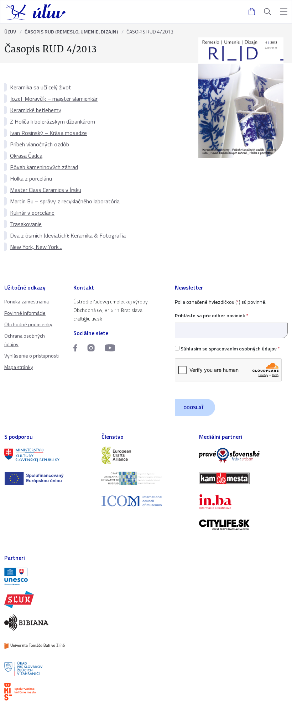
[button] (283, 12)
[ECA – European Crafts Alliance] (145, 455)
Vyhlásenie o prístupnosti (31, 355)
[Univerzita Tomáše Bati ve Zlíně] (48, 646)
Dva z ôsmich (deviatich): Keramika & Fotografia (68, 235)
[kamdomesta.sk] (243, 478)
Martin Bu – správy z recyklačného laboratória (65, 201)
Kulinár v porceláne (32, 212)
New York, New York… (36, 247)
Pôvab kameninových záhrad (44, 167)
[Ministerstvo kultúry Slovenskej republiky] (48, 455)
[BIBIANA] (48, 622)
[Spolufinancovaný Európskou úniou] (48, 478)
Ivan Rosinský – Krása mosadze (48, 133)
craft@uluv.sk (87, 318)
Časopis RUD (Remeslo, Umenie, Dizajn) (71, 31)
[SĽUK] (48, 599)
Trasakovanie (26, 224)
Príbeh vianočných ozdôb (39, 144)
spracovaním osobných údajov (243, 348)
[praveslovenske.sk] (243, 455)
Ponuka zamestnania (26, 301)
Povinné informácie (25, 313)
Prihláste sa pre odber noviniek (211, 315)
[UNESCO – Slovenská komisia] (48, 576)
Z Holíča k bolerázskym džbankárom (52, 121)
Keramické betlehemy (35, 110)
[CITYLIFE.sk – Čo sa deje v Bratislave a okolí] (243, 524)
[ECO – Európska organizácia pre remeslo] (145, 478)
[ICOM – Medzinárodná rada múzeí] (145, 501)
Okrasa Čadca (26, 155)
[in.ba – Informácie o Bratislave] (243, 501)
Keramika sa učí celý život (40, 87)
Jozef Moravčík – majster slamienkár (54, 98)
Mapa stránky (18, 367)
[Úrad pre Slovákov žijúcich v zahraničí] (48, 669)
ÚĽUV (10, 31)
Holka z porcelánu (31, 178)
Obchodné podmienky (28, 324)
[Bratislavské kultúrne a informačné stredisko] (48, 691)
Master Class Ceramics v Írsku (45, 190)
